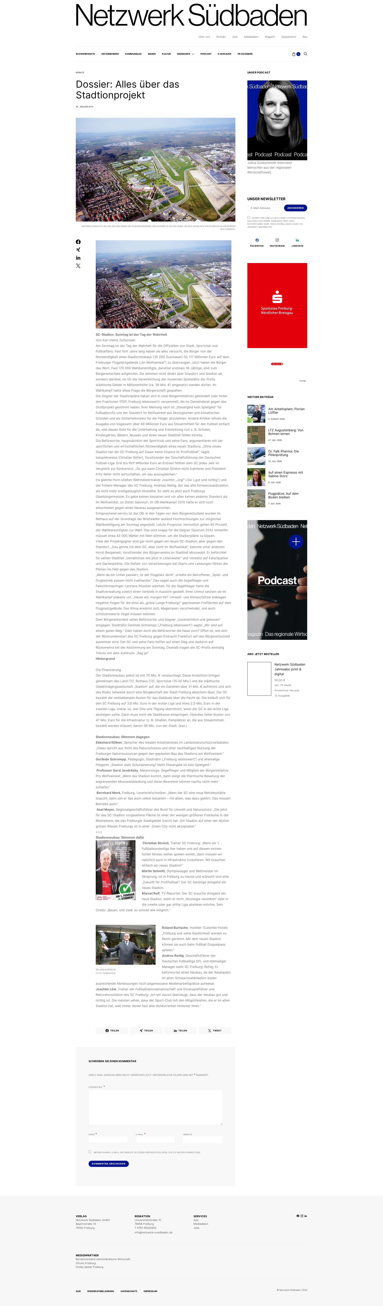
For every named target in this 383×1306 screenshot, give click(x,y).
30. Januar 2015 (84, 106)
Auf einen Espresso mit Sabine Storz (285, 474)
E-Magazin (224, 53)
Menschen (183, 53)
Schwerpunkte (85, 53)
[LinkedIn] (306, 1224)
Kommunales (133, 53)
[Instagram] (302, 1224)
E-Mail (141, 1134)
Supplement (288, 36)
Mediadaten (251, 36)
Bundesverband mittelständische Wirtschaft (103, 1259)
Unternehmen (110, 53)
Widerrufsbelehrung (100, 1291)
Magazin (270, 36)
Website (187, 1134)
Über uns (204, 36)
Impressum (150, 1291)
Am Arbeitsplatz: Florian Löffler (286, 411)
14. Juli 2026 (275, 461)
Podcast (205, 53)
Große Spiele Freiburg (89, 1266)
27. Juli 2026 (275, 440)
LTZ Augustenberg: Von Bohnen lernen (285, 432)
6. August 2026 (276, 419)
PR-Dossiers (245, 53)
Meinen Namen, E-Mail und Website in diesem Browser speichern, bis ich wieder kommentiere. (147, 1152)
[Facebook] (298, 1224)
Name (93, 1134)
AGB (78, 1291)
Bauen (152, 53)
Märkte (80, 72)
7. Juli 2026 (274, 503)
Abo (304, 36)
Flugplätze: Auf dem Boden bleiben (283, 495)
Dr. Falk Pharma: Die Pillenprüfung (283, 453)
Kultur (166, 53)
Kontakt (221, 36)
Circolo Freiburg (86, 1263)
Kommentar (96, 1087)
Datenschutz (129, 1291)
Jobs (235, 36)
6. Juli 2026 (274, 482)
